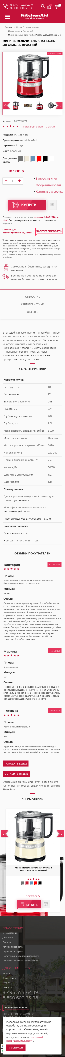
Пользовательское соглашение (20, 960)
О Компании (9, 933)
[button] (16, 774)
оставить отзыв (45, 126)
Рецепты (7, 982)
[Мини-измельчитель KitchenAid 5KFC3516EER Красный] (15, 105)
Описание (32, 296)
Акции (6, 973)
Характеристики (32, 304)
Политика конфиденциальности (20, 956)
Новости (7, 987)
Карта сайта (9, 978)
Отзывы (32, 312)
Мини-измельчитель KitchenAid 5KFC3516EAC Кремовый (33, 869)
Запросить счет (46, 178)
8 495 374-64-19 (21, 5)
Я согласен (16, 1047)
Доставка (7, 937)
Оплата (6, 942)
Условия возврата (12, 946)
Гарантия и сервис (13, 951)
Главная (8, 27)
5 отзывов (28, 126)
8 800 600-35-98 (21, 8)
